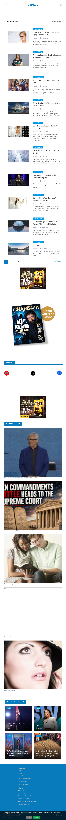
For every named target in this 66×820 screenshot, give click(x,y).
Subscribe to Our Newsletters (27, 801)
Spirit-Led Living (38, 29)
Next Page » (58, 261)
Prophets (36, 245)
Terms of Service (23, 784)
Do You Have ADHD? (9, 690)
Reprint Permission (24, 778)
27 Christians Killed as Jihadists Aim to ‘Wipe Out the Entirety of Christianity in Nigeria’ (47, 753)
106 (18, 262)
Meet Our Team (23, 776)
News (9, 708)
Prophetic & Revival (38, 77)
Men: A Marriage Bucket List (12, 584)
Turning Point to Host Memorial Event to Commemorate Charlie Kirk (18, 726)
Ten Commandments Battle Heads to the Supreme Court (19, 531)
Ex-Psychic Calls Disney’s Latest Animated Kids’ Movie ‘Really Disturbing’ (18, 753)
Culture (9, 736)
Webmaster (36, 38)
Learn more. (25, 814)
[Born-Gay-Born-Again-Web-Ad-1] (33, 278)
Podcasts (21, 790)
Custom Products (23, 804)
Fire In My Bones (8, 637)
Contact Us (21, 770)
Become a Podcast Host (26, 796)
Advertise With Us (24, 799)
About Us (21, 773)
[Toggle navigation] (5, 5)
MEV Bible (21, 793)
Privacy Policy (22, 781)
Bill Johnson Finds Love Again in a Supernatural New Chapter (20, 477)
